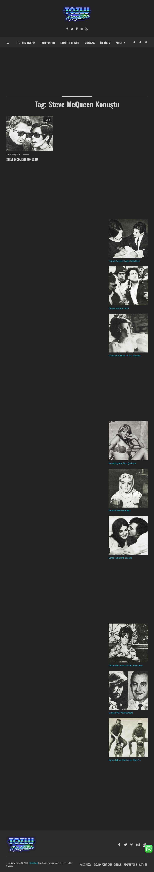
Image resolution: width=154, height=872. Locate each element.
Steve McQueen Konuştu (22, 159)
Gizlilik (117, 864)
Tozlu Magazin (25, 43)
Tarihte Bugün (69, 43)
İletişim (105, 43)
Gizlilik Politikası (103, 864)
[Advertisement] (77, 68)
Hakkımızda (85, 864)
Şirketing (33, 863)
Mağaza (90, 43)
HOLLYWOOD (48, 43)
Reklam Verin (130, 864)
